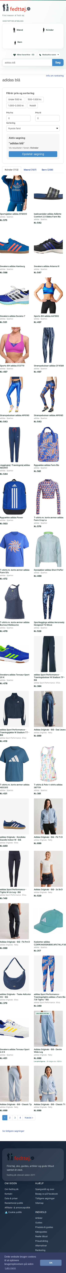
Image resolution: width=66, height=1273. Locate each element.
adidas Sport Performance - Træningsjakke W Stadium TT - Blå (14, 732)
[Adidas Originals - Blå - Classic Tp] (14, 1084)
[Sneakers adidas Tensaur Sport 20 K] (14, 654)
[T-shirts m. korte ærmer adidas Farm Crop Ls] (48, 497)
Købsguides (41, 1231)
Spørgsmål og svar (44, 1189)
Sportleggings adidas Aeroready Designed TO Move (49, 623)
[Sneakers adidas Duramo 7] (14, 295)
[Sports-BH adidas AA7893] (48, 295)
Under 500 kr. (15, 99)
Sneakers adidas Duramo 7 (12, 316)
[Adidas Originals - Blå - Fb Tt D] (48, 816)
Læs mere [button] (10, 1268)
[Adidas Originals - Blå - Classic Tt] (48, 1084)
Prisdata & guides (44, 1227)
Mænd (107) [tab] (30, 169)
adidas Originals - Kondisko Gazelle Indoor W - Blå (12, 838)
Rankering (40, 1250)
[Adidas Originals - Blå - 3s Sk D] (48, 869)
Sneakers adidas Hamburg (12, 266)
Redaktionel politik (14, 1203)
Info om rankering (55, 75)
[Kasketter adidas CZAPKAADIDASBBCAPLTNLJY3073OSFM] (48, 921)
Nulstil (33, 105)
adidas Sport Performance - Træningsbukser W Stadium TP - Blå (49, 677)
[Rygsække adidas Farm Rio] (48, 444)
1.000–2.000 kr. (16, 105)
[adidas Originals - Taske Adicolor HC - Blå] (14, 974)
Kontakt (8, 1193)
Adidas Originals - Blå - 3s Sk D (48, 889)
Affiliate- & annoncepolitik (17, 1207)
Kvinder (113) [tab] (12, 169)
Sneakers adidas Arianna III (46, 266)
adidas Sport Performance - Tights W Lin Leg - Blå (13, 890)
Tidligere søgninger (45, 1198)
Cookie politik (15, 1212)
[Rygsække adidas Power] (14, 497)
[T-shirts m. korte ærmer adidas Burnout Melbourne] (14, 602)
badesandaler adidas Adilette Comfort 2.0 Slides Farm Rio (47, 215)
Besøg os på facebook (46, 1193)
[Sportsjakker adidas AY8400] (14, 193)
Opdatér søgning (33, 154)
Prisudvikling (41, 1241)
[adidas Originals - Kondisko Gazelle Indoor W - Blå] (14, 816)
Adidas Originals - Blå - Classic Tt (49, 1104)
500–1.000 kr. (35, 99)
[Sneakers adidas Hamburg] (14, 246)
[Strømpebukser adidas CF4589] (48, 345)
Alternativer (41, 1245)
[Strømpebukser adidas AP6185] (48, 395)
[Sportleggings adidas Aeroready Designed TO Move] (48, 602)
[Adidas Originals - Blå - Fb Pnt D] (14, 921)
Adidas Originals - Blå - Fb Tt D (48, 837)
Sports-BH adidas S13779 (12, 365)
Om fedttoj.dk (12, 1189)
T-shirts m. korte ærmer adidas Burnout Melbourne (14, 623)
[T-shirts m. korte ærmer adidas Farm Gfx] (14, 549)
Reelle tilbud (41, 1236)
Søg (57, 62)
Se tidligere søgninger (13, 1131)
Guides (38, 1222)
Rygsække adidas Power (11, 517)
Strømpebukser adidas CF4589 (49, 365)
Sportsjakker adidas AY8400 (13, 214)
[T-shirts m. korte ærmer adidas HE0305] (14, 764)
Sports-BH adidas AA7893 (46, 316)
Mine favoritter (25, 54)
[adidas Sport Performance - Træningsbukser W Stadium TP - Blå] (48, 654)
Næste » (29, 1117)
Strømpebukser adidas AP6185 (48, 415)
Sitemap (39, 1203)
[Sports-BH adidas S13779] (14, 345)
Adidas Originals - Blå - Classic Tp (16, 1104)
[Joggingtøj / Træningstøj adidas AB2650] (14, 444)
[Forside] (16, 8)
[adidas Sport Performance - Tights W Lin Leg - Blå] (14, 869)
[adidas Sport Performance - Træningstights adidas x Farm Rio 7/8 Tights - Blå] (48, 974)
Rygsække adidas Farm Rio (46, 465)
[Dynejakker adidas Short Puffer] (48, 549)
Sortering (10, 123)
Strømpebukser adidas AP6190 (14, 415)
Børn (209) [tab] (47, 169)
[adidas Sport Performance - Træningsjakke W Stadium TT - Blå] (14, 709)
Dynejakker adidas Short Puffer (48, 570)
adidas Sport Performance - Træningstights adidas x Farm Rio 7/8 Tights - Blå (49, 997)
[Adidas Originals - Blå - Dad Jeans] (48, 709)
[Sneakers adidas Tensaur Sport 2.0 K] (14, 1029)
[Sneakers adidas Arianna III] (48, 246)
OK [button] (50, 1263)
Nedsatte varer (49, 54)
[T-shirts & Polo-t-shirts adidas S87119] (48, 764)
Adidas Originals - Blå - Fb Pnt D (15, 942)
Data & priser (11, 1198)
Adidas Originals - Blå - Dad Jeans (50, 729)
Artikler (38, 1218)
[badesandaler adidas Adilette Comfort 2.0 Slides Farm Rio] (48, 193)
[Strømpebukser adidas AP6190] (14, 395)
